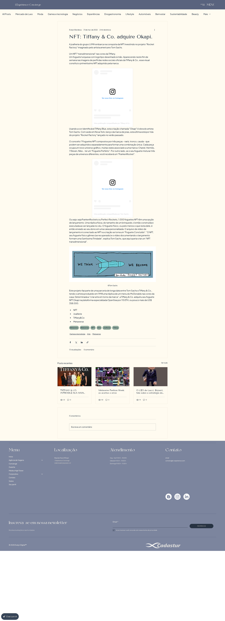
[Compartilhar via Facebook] (70, 342)
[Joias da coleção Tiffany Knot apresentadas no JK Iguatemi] (74, 376)
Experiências (93, 14)
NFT (93, 328)
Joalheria (106, 328)
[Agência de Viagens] (42, 460)
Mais (205, 14)
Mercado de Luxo (24, 14)
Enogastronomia (112, 14)
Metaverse (85, 328)
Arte (99, 328)
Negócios (77, 14)
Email (115, 522)
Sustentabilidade (178, 14)
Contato (12, 477)
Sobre (11, 481)
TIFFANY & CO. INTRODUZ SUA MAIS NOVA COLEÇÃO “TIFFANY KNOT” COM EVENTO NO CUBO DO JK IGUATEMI (74, 391)
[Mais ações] (154, 29)
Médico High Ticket (16, 470)
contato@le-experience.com (175, 461)
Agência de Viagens (16, 460)
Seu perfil (12, 484)
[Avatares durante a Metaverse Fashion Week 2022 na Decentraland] (112, 376)
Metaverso (74, 328)
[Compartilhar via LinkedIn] (82, 342)
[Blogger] (168, 497)
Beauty (195, 14)
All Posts (6, 14)
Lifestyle (130, 14)
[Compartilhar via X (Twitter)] (76, 342)
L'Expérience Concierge (28, 4)
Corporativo (13, 474)
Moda (40, 14)
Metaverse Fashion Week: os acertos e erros (111, 391)
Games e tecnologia (58, 14)
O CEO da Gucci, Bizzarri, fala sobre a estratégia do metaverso (149, 391)
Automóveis (145, 14)
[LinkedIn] (186, 497)
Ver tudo (164, 363)
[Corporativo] (42, 474)
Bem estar (160, 14)
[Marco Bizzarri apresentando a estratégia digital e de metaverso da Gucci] (150, 376)
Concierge (13, 464)
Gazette (12, 467)
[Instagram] (177, 497)
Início (11, 457)
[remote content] (112, 97)
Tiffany (115, 328)
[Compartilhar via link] (87, 342)
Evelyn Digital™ (21, 545)
